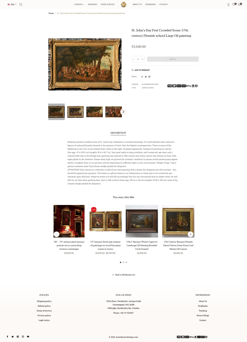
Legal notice (44, 320)
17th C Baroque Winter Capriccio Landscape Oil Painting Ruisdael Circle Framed (141, 245)
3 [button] (126, 262)
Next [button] (123, 112)
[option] (69, 234)
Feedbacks (203, 306)
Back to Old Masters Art (125, 275)
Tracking (203, 310)
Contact (202, 320)
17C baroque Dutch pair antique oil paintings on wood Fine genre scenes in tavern (105, 245)
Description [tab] (118, 133)
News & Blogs (203, 315)
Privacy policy (44, 315)
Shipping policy (44, 301)
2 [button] (123, 262)
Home (51, 13)
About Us (203, 301)
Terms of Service (44, 310)
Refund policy (44, 306)
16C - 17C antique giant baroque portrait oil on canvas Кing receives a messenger (69, 245)
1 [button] (120, 262)
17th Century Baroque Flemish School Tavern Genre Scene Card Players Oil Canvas (178, 245)
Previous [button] (56, 234)
